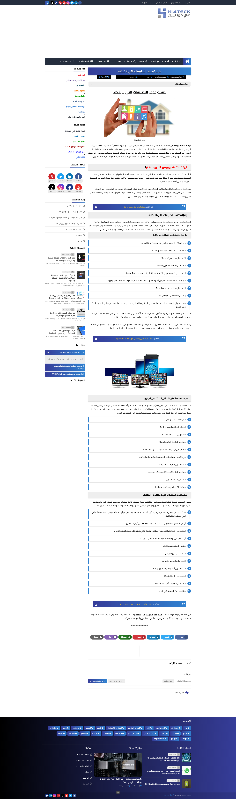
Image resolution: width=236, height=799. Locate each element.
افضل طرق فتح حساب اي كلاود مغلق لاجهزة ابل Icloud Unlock (62, 297)
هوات (60, 733)
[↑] (118, 792)
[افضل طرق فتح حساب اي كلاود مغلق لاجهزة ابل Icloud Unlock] (81, 295)
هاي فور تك (168, 795)
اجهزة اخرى (160, 728)
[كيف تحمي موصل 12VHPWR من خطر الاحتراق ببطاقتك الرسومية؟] (117, 765)
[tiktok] (52, 3)
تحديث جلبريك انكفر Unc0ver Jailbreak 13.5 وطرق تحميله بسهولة (63, 277)
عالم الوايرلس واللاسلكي (73, 229)
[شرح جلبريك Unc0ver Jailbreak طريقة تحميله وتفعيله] (81, 312)
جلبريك (163, 733)
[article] (115, 651)
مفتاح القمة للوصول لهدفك (75, 146)
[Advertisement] (118, 39)
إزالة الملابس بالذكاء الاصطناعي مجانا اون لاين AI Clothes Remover (163, 759)
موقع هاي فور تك (129, 156)
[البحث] (47, 3)
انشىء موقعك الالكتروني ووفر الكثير (68, 223)
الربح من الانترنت (83, 61)
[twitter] (72, 3)
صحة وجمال (101, 61)
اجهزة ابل (174, 728)
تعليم (185, 733)
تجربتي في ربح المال (74, 206)
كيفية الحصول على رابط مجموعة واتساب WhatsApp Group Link (163, 772)
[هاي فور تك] (173, 13)
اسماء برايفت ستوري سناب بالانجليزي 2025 (162, 784)
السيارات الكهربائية (115, 728)
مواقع (83, 733)
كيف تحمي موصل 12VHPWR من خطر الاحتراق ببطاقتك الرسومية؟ (120, 780)
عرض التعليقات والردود (97, 681)
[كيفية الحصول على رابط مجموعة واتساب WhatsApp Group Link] (186, 770)
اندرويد (153, 61)
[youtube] (64, 3)
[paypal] (56, 3)
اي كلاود (76, 728)
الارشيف (86, 778)
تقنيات (174, 733)
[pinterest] (60, 3)
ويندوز (141, 61)
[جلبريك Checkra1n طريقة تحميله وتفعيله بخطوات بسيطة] (81, 257)
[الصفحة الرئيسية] (187, 61)
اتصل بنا (144, 2)
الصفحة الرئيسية (145, 77)
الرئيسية (187, 2)
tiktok (80, 241)
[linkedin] (76, 3)
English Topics (159, 738)
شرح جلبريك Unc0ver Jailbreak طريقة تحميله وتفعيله (62, 314)
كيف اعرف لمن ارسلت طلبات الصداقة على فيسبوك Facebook (62, 332)
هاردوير (72, 733)
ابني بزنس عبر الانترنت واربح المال (70, 211)
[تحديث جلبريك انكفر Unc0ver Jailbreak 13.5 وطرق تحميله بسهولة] (81, 275)
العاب (115, 61)
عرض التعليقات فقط (116, 681)
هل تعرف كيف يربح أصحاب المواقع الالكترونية (65, 217)
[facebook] (80, 3)
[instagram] (68, 3)
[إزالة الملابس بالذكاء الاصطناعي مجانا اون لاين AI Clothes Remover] (186, 757)
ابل (165, 61)
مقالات (106, 733)
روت (116, 328)
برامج (64, 728)
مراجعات (129, 61)
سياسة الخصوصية (175, 2)
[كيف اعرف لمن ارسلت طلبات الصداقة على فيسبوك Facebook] (81, 330)
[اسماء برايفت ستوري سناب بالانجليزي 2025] (186, 783)
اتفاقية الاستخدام (161, 2)
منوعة (94, 733)
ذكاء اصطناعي (65, 61)
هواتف (184, 738)
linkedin (79, 235)
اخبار (176, 61)
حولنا (151, 2)
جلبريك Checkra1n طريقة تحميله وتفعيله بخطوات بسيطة (61, 259)
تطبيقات (133, 77)
